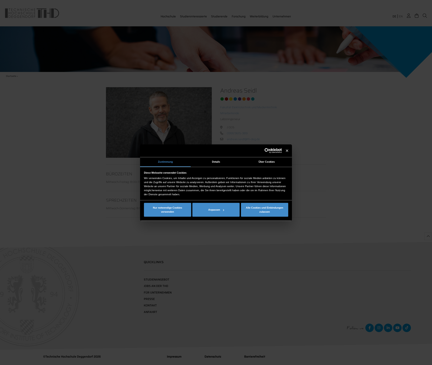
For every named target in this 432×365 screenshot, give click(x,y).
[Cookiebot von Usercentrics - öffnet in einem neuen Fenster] (267, 150)
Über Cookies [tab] (267, 161)
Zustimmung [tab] (165, 161)
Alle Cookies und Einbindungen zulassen (264, 209)
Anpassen (214, 209)
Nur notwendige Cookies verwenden (167, 209)
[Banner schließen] (287, 150)
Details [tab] (216, 161)
